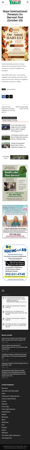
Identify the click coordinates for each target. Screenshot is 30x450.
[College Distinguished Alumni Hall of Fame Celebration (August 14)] (6, 145)
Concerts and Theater (9, 399)
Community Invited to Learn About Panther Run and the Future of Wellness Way (19, 137)
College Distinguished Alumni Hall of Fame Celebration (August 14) (18, 145)
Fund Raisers (6, 412)
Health (4, 414)
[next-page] (5, 151)
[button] (3, 2)
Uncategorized (7, 438)
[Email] (11, 96)
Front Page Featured (8, 409)
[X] (7, 96)
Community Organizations (10, 396)
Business (5, 388)
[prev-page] (3, 151)
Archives (4, 129)
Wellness (5, 433)
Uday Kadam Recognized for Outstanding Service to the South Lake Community (15, 347)
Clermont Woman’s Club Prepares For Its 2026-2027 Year (15, 364)
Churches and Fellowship (10, 391)
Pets (3, 425)
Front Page (5, 406)
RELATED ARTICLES (9, 118)
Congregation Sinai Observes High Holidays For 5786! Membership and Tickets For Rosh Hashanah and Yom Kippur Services (14, 373)
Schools (4, 427)
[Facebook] (3, 96)
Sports (4, 430)
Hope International (11, 89)
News (3, 419)
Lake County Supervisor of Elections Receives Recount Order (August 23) (14, 339)
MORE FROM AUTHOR (10, 121)
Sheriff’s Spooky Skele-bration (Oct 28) (22, 107)
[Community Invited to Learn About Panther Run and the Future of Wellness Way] (6, 137)
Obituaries (5, 422)
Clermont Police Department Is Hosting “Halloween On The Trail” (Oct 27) (8, 109)
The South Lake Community (11, 435)
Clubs (3, 393)
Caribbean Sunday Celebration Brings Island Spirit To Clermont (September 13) (14, 356)
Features (4, 404)
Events (4, 401)
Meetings (5, 417)
